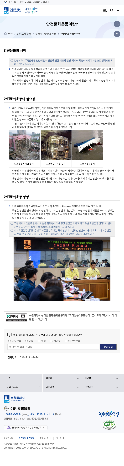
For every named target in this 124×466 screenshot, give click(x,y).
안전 (10, 34)
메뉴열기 (118, 10)
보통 (43, 341)
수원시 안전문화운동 (45, 34)
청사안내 (60, 438)
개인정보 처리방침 (26, 438)
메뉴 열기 (116, 34)
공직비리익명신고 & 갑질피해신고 (26, 427)
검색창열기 (112, 10)
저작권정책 (8, 438)
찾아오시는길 (45, 438)
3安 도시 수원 (24, 34)
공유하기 (117, 24)
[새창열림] (16, 318)
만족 (31, 341)
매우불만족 (74, 341)
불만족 (57, 341)
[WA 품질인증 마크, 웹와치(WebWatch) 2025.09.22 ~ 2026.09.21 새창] (109, 425)
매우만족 (16, 341)
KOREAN (105, 10)
